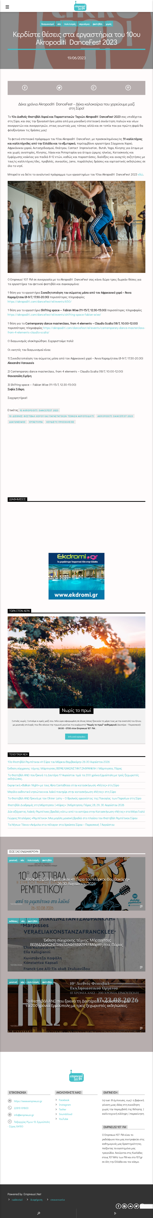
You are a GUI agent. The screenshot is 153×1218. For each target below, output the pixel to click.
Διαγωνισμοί (47, 23)
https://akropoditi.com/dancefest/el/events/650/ (39, 301)
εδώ (140, 174)
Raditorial (17, 1199)
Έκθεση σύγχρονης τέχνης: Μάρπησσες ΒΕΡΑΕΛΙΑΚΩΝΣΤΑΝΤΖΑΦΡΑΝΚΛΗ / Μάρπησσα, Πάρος (65, 768)
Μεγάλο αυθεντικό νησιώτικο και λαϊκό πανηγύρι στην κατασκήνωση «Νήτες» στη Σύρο (62, 791)
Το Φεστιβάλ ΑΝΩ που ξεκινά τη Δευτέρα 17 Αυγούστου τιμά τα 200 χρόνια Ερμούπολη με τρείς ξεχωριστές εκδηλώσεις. (73, 776)
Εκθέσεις (13, 921)
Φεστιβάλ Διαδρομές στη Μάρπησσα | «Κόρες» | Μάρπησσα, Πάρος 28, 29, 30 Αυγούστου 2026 (66, 805)
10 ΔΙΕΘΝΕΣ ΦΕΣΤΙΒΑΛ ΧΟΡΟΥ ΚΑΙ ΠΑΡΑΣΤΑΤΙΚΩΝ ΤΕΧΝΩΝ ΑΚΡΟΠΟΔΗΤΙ (51, 416)
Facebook (64, 1100)
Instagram (65, 1104)
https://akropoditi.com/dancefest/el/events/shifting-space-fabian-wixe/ (54, 314)
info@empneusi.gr (24, 1115)
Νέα (59, 23)
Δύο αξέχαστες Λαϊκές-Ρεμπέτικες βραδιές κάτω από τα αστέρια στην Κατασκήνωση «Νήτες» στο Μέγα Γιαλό (76, 811)
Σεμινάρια (84, 23)
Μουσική (13, 860)
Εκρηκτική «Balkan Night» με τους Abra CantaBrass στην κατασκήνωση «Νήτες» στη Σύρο (63, 785)
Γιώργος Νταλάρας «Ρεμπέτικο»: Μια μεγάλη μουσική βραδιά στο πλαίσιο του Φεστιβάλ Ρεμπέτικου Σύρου (72, 818)
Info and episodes (76, 736)
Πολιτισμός (70, 23)
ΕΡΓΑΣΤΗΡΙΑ (36, 421)
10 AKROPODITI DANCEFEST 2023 (39, 410)
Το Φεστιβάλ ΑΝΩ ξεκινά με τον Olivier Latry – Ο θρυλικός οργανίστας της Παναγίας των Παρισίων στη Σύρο (74, 798)
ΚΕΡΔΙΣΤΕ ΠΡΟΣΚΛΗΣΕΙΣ (60, 421)
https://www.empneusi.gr (28, 1101)
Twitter (62, 1109)
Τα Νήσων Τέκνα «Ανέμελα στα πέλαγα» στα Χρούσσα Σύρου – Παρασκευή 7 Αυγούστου (61, 824)
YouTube (63, 1119)
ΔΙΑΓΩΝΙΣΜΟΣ (17, 421)
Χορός (109, 23)
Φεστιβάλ (97, 23)
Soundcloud (65, 1114)
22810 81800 (21, 1108)
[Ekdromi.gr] (76, 576)
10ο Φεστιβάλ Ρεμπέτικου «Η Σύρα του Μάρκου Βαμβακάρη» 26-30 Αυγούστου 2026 (59, 761)
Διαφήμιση (36, 1199)
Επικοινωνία (58, 1199)
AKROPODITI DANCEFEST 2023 (115, 416)
